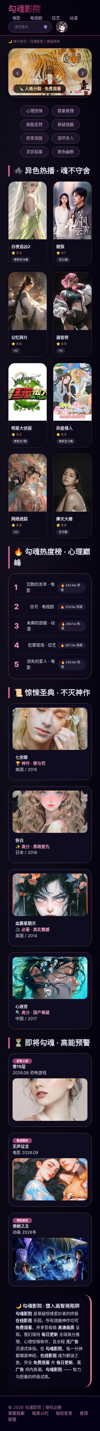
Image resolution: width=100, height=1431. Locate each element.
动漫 (73, 18)
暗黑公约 (40, 1413)
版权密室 (64, 1413)
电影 (16, 18)
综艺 (56, 18)
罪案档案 (16, 1413)
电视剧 (36, 18)
